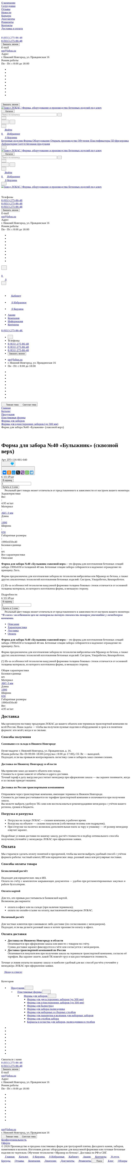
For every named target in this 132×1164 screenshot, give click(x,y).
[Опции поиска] (3, 118)
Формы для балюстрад (40, 1005)
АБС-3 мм (7, 512)
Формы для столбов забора (43, 1018)
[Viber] (22, 472)
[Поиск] (4, 267)
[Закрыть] (3, 283)
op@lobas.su (8, 50)
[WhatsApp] (27, 472)
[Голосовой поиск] (5, 122)
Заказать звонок (10, 44)
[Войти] (2, 271)
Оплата (12, 633)
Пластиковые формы (29, 991)
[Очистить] (59, 114)
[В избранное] (8, 463)
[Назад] (10, 337)
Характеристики (17, 627)
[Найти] (12, 122)
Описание (13, 624)
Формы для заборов (36, 996)
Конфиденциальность (14, 1139)
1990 (4, 522)
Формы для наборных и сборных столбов (51, 1012)
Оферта (5, 1143)
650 (3, 532)
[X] (18, 472)
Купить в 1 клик (10, 487)
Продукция (18, 987)
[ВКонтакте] (4, 472)
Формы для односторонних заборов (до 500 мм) (55, 1002)
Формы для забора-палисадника (46, 1009)
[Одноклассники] (9, 472)
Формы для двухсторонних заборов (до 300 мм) (55, 999)
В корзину (7, 480)
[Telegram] (31, 472)
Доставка (13, 630)
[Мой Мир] (13, 472)
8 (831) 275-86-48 (11, 37)
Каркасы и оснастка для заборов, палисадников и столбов (61, 1021)
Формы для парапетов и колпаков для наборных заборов (60, 1015)
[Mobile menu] (3, 183)
